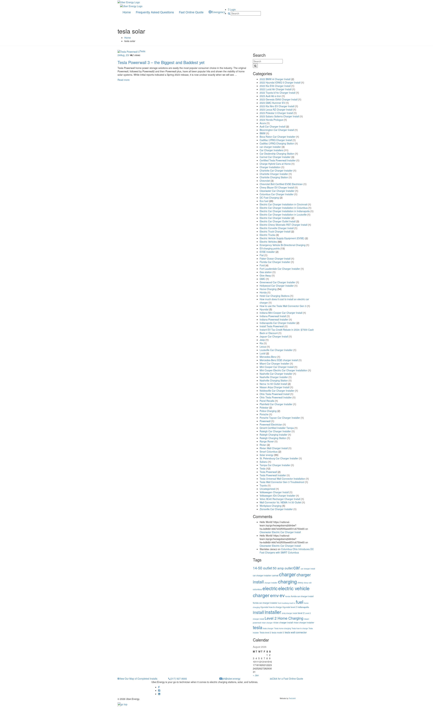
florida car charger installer (265, 602)
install (258, 612)
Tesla (142, 51)
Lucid (262, 353)
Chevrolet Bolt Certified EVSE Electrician (281, 184)
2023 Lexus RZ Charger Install (276, 109)
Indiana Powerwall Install (273, 316)
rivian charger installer (304, 622)
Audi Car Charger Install (272, 126)
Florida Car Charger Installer (275, 262)
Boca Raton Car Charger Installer (277, 136)
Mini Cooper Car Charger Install (277, 367)
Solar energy (266, 455)
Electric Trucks (267, 235)
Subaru (263, 461)
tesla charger (268, 628)
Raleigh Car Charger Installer (275, 431)
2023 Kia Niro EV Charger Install (277, 106)
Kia (261, 343)
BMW (262, 133)
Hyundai (264, 309)
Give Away (265, 275)
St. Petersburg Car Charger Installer (279, 458)
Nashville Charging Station (274, 380)
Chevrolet (265, 180)
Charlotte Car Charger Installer (276, 170)
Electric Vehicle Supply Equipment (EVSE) (282, 238)
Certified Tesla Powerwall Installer (278, 160)
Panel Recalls (267, 400)
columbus (257, 589)
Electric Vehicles (268, 241)
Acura (263, 123)
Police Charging (268, 411)
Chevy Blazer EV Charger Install (277, 187)
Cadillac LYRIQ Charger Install (276, 140)
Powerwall (265, 421)
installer (273, 611)
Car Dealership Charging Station (277, 153)
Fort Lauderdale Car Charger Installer (280, 268)
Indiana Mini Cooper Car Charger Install (281, 312)
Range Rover (267, 441)
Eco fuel (264, 201)
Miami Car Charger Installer (274, 363)
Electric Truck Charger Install (275, 231)
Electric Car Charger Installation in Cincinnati (283, 204)
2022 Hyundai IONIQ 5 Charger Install (280, 82)
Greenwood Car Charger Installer (277, 282)
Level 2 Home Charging (284, 618)
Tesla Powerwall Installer (273, 475)
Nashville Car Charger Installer (276, 373)
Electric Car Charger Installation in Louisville (283, 214)
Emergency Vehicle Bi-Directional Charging (282, 245)
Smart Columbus (269, 451)
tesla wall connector (296, 632)
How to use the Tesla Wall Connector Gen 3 (283, 306)
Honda (263, 292)
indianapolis (303, 607)
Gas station (266, 272)
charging (287, 581)
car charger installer (270, 146)
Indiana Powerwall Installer (274, 319)
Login (232, 9)
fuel (299, 601)
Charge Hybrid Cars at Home (275, 163)
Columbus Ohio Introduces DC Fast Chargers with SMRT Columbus (287, 550)
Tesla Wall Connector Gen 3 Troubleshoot (282, 482)
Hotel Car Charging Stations (275, 295)
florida (287, 596)
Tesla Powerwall (268, 472)
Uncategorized (267, 488)
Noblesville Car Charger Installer (277, 390)
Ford (262, 265)
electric (270, 588)
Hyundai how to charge (271, 607)
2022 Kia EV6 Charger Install (275, 86)
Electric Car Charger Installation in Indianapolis (285, 211)
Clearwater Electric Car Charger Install (280, 532)
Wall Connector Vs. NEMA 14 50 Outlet (280, 502)
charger (287, 574)
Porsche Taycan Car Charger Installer (280, 417)
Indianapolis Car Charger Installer (278, 323)
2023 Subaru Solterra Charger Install (279, 116)
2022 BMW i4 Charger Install (275, 79)
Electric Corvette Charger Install (277, 228)
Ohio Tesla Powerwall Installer (276, 397)
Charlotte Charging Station (274, 177)
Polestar (264, 407)
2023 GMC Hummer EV (272, 102)
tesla (257, 627)
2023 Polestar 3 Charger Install (276, 113)
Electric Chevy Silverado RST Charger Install (283, 224)
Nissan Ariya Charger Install (274, 387)
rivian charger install (283, 622)
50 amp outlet (283, 568)
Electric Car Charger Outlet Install (277, 221)
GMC (262, 279)
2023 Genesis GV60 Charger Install (279, 99)
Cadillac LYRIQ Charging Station (277, 143)
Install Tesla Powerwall (272, 326)
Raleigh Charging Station (273, 438)
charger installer (271, 582)
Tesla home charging (282, 628)
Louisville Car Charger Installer (276, 350)
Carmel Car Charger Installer (275, 157)
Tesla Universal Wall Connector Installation (282, 478)
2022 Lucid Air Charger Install (275, 89)
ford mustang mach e (286, 603)
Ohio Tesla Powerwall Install (275, 394)
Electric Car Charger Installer (275, 218)
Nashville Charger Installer (274, 377)
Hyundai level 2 (289, 607)
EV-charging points (270, 248)
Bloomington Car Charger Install (277, 130)
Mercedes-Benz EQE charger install (279, 360)
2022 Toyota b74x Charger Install (277, 92)
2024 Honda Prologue (271, 119)
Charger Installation (270, 167)
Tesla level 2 (265, 632)
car (296, 567)
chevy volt (307, 582)
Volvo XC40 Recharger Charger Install (280, 499)
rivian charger (267, 622)
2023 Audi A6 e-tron (270, 96)
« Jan (256, 675)
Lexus (263, 346)
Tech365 (292, 698)
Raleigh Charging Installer (273, 434)
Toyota (263, 485)
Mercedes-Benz (268, 356)
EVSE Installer (267, 251)
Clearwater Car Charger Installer (277, 190)
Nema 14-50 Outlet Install (273, 383)
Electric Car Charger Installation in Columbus (284, 207)
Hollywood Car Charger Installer (277, 285)
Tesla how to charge (300, 628)
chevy (300, 582)
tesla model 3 (278, 632)
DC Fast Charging (269, 197)
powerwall (257, 622)
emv (274, 595)
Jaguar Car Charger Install (274, 336)
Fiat (262, 255)
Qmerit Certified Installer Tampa (277, 428)
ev (282, 595)
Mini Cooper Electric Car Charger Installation (283, 370)
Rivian (263, 444)
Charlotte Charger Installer (274, 174)
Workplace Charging (270, 505)
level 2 (301, 613)
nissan (306, 619)
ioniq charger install (289, 613)
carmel (275, 575)
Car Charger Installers (271, 150)
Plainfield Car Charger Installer (276, 404)
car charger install (308, 568)
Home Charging (268, 289)
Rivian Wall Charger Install (274, 448)
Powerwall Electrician (271, 424)
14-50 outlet (262, 567)
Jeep (262, 339)
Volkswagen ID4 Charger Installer (277, 495)
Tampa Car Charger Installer (275, 465)
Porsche (264, 414)
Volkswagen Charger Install (274, 492)
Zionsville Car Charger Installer (276, 509)
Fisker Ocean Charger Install (275, 258)
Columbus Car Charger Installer (277, 194)
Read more (124, 79)
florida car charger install (302, 596)
